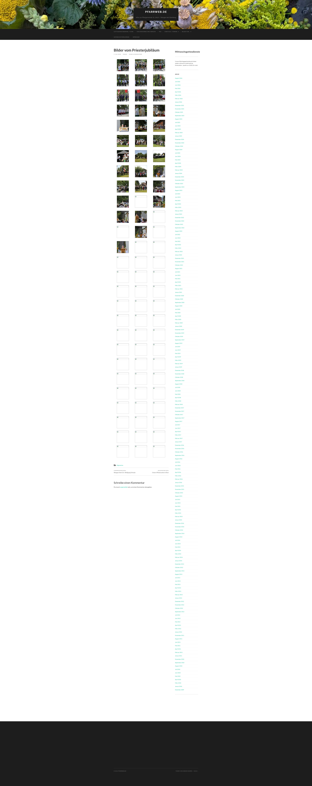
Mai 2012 (177, 622)
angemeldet (124, 487)
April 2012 (178, 625)
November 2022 (179, 221)
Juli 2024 (177, 153)
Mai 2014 (177, 547)
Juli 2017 (177, 425)
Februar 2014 (179, 557)
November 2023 (179, 180)
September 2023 (179, 187)
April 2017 (178, 431)
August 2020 (178, 306)
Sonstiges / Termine (171, 31)
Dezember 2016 (179, 445)
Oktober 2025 (179, 112)
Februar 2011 (179, 652)
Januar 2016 (178, 482)
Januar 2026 (178, 102)
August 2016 (178, 458)
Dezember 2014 (179, 523)
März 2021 (178, 285)
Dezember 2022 (179, 217)
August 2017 (178, 421)
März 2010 (178, 683)
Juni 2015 (178, 503)
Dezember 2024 (179, 139)
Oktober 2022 (179, 224)
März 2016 (178, 475)
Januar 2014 (178, 560)
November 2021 (179, 261)
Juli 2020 (177, 309)
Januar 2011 (178, 656)
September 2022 (179, 227)
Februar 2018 (179, 404)
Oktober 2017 (179, 414)
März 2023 (178, 207)
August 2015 (178, 496)
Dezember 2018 (179, 370)
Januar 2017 (178, 442)
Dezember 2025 (179, 105)
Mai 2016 (177, 469)
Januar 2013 (178, 598)
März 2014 (178, 554)
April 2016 (178, 472)
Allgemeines (120, 465)
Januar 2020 (178, 326)
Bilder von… (186, 31)
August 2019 (178, 343)
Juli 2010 (177, 669)
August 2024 (178, 149)
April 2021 (178, 282)
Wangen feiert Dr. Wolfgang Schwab (124, 471)
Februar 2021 (179, 289)
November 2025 (179, 109)
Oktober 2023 (179, 183)
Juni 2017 (178, 428)
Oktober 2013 (179, 567)
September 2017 (179, 418)
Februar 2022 (179, 251)
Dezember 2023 (179, 177)
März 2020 (178, 319)
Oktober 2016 (179, 452)
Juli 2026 (177, 81)
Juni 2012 (178, 618)
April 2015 (178, 509)
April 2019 (178, 357)
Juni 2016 (178, 465)
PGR (160, 31)
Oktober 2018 (179, 377)
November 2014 (179, 526)
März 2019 (178, 360)
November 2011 (179, 635)
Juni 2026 (178, 85)
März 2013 (178, 591)
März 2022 (178, 248)
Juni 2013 (178, 581)
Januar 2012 (178, 632)
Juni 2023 (178, 197)
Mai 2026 (177, 88)
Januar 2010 (178, 686)
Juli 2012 (177, 615)
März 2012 (178, 628)
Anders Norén (187, 771)
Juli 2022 (177, 234)
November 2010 (179, 659)
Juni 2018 (178, 391)
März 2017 (178, 435)
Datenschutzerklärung (121, 37)
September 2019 (179, 340)
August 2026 (178, 78)
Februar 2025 (179, 132)
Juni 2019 (178, 350)
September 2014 (179, 533)
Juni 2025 (178, 126)
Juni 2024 (178, 156)
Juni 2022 (178, 238)
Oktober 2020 (179, 299)
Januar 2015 (178, 520)
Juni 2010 (178, 673)
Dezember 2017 (179, 408)
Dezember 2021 (179, 258)
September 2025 (179, 115)
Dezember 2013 (179, 564)
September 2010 (179, 662)
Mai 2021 (177, 278)
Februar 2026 (179, 98)
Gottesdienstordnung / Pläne (123, 31)
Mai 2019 (177, 353)
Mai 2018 (177, 394)
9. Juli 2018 (117, 54)
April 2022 (178, 244)
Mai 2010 (177, 676)
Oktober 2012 (179, 608)
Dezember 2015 (179, 486)
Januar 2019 (178, 367)
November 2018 (179, 374)
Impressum (136, 37)
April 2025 (178, 129)
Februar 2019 (179, 363)
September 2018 (179, 380)
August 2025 (178, 119)
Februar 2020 (179, 323)
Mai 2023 (177, 200)
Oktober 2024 (179, 146)
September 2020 (179, 302)
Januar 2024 (178, 173)
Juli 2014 (177, 540)
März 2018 (178, 401)
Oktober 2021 (179, 265)
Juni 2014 (178, 543)
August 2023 (178, 190)
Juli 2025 (177, 122)
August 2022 (178, 231)
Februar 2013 (179, 594)
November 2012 (179, 605)
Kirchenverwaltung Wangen (146, 31)
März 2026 (178, 95)
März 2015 (178, 513)
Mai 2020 (177, 312)
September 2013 (179, 571)
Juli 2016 (177, 462)
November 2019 (179, 333)
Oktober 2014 (179, 530)
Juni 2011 (178, 642)
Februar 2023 (179, 210)
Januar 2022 (178, 255)
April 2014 (178, 550)
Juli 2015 (177, 499)
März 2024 (178, 166)
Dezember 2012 (179, 601)
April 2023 (178, 204)
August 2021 (178, 268)
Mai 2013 (177, 584)
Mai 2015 (177, 506)
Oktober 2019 (179, 336)
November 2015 (179, 489)
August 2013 (178, 574)
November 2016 (179, 448)
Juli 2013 (177, 577)
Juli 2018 (177, 387)
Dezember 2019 (179, 329)
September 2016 (179, 455)
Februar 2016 (179, 479)
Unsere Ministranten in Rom (160, 471)
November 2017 (179, 411)
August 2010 (178, 666)
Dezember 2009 (179, 689)
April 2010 (178, 679)
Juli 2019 (177, 346)
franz (125, 54)
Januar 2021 (178, 292)
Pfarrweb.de (156, 11)
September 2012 (179, 611)
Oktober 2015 (179, 492)
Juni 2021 (178, 275)
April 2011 (178, 649)
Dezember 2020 (179, 295)
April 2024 (178, 163)
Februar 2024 (179, 170)
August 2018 (178, 384)
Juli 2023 (177, 194)
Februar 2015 (179, 516)
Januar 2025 (178, 136)
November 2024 (179, 143)
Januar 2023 (178, 214)
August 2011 (178, 639)
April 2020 (178, 316)
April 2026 (178, 92)
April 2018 (178, 397)
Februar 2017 (179, 438)
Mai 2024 (177, 160)
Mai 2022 (177, 241)
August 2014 (178, 537)
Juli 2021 (177, 272)
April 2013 (178, 588)
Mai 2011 (177, 645)
